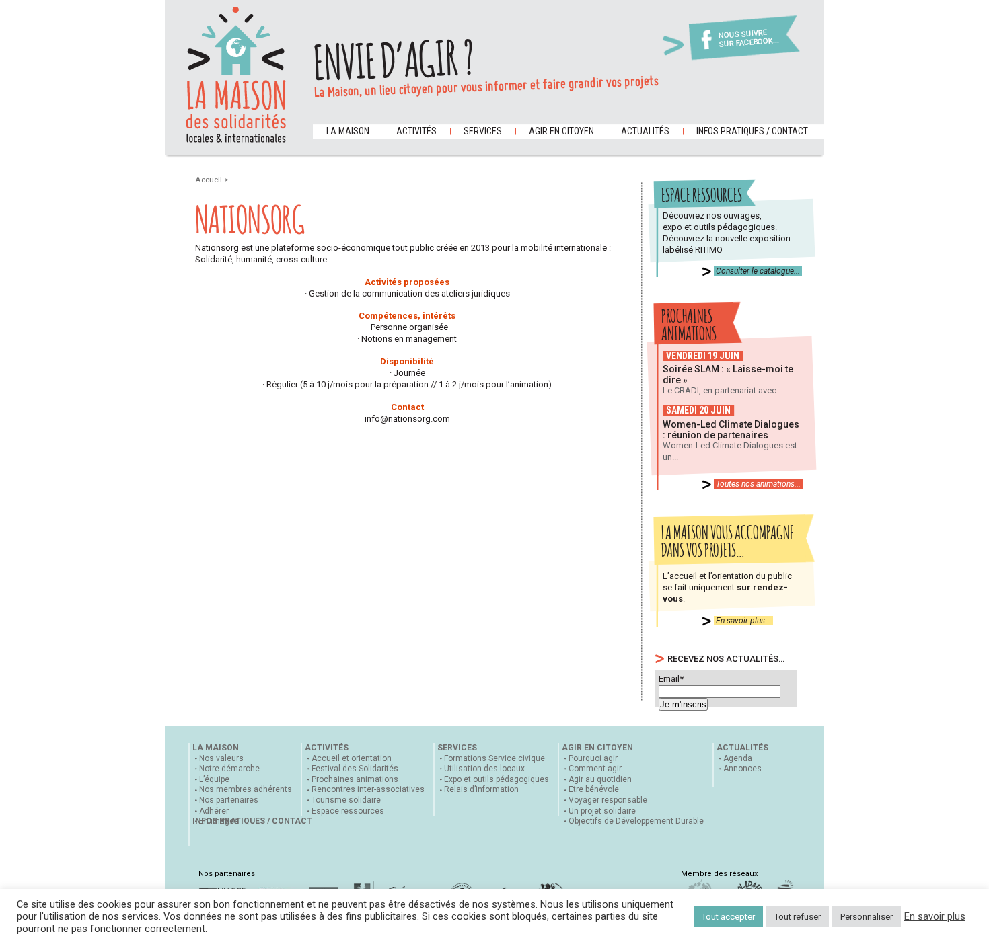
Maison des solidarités (236, 75)
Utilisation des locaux (484, 768)
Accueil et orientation (352, 758)
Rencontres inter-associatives (368, 789)
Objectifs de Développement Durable (636, 821)
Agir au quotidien (600, 779)
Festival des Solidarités (355, 768)
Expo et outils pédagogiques (496, 779)
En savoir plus (934, 916)
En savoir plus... (743, 620)
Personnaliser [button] (866, 917)
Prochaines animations (355, 779)
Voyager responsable (608, 800)
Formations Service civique (494, 758)
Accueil (209, 179)
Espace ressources (348, 811)
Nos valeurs (221, 758)
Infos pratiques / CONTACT (752, 131)
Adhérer (214, 811)
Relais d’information (481, 789)
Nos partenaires (228, 800)
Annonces (742, 768)
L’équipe (214, 779)
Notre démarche (229, 768)
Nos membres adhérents (245, 789)
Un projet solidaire (602, 811)
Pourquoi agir (593, 758)
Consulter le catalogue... (758, 271)
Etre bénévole (594, 789)
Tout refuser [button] (797, 917)
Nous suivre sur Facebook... (749, 38)
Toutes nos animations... (758, 484)
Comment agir (595, 768)
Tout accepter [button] (728, 917)
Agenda (737, 758)
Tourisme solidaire (346, 800)
